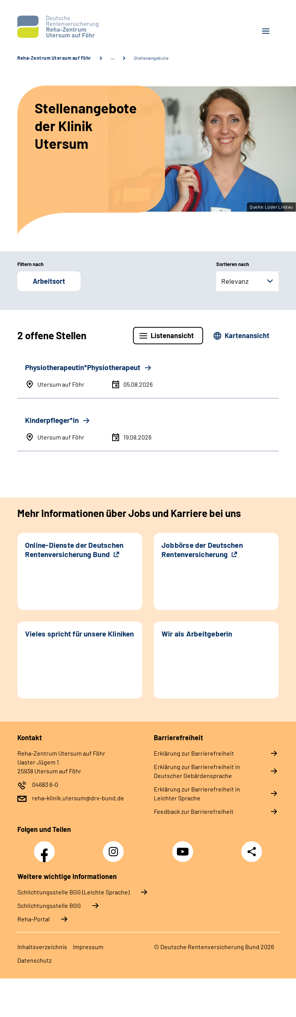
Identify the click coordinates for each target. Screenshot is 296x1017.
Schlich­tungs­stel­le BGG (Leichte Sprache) (73, 892)
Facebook (46, 847)
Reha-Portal (33, 919)
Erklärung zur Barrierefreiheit (194, 753)
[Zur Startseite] (79, 26)
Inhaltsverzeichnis (42, 946)
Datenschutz (34, 960)
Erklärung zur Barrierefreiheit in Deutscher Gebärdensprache (197, 771)
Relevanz (235, 281)
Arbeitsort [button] (49, 281)
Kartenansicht (247, 335)
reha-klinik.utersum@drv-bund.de (78, 797)
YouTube (183, 847)
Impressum (88, 946)
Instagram (115, 847)
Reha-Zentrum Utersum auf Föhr (54, 58)
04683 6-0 (45, 784)
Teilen (251, 851)
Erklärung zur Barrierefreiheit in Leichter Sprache (197, 793)
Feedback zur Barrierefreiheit (194, 811)
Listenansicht (172, 335)
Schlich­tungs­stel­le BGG (49, 905)
